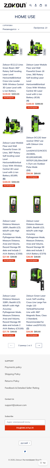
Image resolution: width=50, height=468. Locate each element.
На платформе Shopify (32, 460)
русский (24, 443)
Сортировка (7, 25)
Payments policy (13, 367)
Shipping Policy (12, 374)
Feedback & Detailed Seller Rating (22, 387)
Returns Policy (12, 381)
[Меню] (45, 5)
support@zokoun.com (16, 405)
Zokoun (19, 460)
